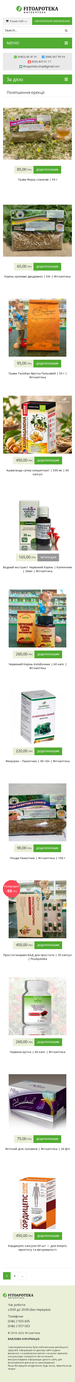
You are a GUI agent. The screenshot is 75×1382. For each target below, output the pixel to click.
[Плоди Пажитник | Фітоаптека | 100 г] (37, 812)
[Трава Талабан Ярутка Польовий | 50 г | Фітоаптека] (37, 328)
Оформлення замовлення (52, 21)
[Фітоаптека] (37, 9)
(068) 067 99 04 (55, 57)
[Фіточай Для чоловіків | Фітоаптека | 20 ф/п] (37, 1103)
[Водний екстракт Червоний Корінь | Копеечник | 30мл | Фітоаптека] (37, 522)
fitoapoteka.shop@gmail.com (41, 66)
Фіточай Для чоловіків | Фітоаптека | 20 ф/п (37, 1149)
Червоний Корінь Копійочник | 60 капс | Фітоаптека (37, 666)
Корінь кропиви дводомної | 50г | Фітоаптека (37, 276)
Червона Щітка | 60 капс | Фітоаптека (37, 1052)
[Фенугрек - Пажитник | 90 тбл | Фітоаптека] (37, 715)
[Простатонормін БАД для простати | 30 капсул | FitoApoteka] (37, 909)
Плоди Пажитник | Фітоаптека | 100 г (37, 858)
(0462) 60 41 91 (27, 57)
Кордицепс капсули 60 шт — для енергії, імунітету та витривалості (37, 1247)
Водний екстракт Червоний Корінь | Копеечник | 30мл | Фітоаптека (37, 569)
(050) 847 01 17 (41, 61)
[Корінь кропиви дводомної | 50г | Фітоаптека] (37, 231)
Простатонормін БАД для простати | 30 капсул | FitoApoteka (37, 957)
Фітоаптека (32, 1333)
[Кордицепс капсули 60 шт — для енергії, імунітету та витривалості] (37, 1200)
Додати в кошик (47, 169)
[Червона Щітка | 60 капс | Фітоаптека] (37, 1006)
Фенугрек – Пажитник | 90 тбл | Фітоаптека (38, 761)
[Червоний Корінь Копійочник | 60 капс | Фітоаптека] (37, 618)
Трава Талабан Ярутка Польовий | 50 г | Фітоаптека (37, 375)
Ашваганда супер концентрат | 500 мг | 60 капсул (37, 472)
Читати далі (48, 557)
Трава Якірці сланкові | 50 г (37, 179)
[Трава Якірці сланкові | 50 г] (37, 134)
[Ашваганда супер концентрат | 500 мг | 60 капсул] (37, 425)
